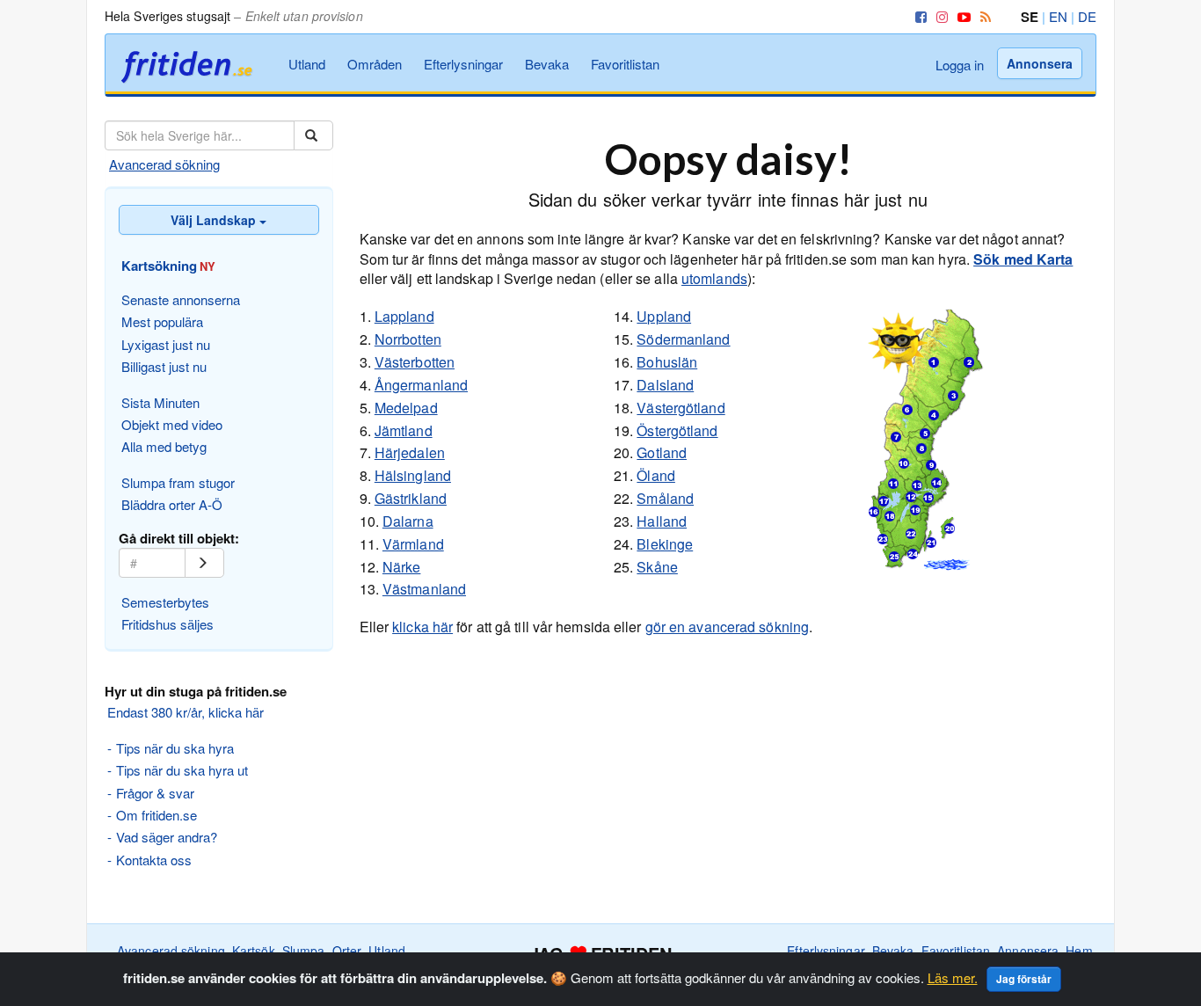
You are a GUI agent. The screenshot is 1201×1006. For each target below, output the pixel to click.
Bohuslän (667, 362)
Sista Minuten (160, 402)
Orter (347, 950)
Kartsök (253, 950)
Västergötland (680, 407)
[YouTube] (961, 16)
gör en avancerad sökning (727, 626)
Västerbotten (415, 362)
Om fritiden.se (156, 815)
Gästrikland (411, 498)
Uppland (664, 316)
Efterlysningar (463, 64)
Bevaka (547, 64)
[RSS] (982, 16)
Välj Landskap (215, 220)
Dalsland (665, 385)
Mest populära (162, 321)
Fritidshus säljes (167, 624)
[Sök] (313, 135)
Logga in (959, 64)
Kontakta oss (154, 859)
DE (1087, 16)
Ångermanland (421, 385)
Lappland (404, 316)
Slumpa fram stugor (178, 482)
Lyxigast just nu (165, 344)
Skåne (657, 567)
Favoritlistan (625, 64)
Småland (665, 498)
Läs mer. (953, 977)
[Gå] (204, 563)
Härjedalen (410, 452)
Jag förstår (1024, 979)
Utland (306, 64)
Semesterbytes (165, 602)
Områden (374, 64)
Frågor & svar (155, 793)
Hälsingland (413, 475)
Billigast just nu (164, 366)
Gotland (662, 452)
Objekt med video (171, 424)
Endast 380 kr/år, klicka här (185, 712)
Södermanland (683, 339)
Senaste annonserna (180, 299)
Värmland (413, 544)
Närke (401, 567)
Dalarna (407, 521)
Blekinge (665, 544)
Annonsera (1040, 63)
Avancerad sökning (164, 164)
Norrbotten (408, 339)
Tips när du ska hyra (175, 748)
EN (1058, 16)
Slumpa (303, 950)
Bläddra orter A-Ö (171, 504)
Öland (656, 475)
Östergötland (677, 430)
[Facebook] (918, 16)
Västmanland (424, 589)
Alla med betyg (164, 446)
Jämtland (404, 430)
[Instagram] (939, 16)
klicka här (422, 626)
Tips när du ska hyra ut (182, 770)
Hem (1079, 950)
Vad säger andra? (166, 836)
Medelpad (406, 407)
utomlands (714, 278)
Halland (662, 521)
